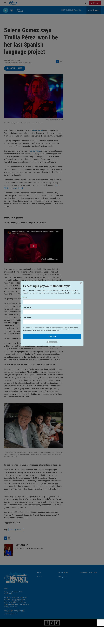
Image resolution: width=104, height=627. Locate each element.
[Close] (81, 283)
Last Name (27, 317)
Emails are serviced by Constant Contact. (50, 330)
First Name (27, 307)
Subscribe (52, 336)
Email (25, 297)
